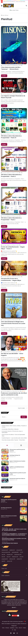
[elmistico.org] (8, 5)
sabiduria (19, 558)
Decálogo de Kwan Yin (15, 455)
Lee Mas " (4, 75)
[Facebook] (12, 607)
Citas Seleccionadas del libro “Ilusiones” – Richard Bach (10, 68)
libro (3, 556)
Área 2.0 (20, 627)
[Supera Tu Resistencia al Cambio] (5, 462)
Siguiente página (21, 408)
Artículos (7, 627)
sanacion (9, 561)
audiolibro (12, 550)
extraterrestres (17, 554)
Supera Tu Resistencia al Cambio (17, 461)
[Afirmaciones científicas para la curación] (5, 451)
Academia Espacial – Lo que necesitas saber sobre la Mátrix (14, 437)
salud (3, 561)
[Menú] (1, 6)
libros (8, 556)
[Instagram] (15, 607)
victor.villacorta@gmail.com (7, 65)
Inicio (3, 15)
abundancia (5, 550)
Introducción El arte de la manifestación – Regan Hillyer (11, 279)
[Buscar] (26, 6)
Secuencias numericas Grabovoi (17, 478)
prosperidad (5, 558)
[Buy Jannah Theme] (14, 10)
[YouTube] (14, 607)
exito (3, 554)
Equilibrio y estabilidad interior (17, 467)
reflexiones (12, 558)
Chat (15, 629)
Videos (24, 627)
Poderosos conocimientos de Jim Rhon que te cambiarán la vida (14, 394)
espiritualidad (15, 552)
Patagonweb (14, 625)
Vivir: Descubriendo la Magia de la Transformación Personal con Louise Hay (13, 323)
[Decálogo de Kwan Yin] (5, 457)
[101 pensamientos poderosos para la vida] (5, 474)
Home (3, 627)
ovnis (21, 556)
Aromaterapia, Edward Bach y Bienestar (10, 429)
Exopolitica (10, 554)
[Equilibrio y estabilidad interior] (5, 468)
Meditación (15, 556)
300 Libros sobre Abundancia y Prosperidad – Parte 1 (11, 219)
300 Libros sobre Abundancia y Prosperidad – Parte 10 (11, 137)
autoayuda (19, 550)
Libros (16, 627)
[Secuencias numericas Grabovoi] (5, 480)
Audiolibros (12, 627)
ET (21, 552)
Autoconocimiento (6, 552)
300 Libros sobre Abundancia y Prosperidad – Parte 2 (11, 175)
